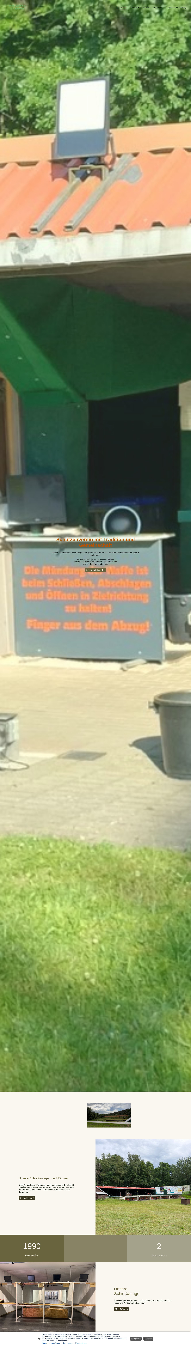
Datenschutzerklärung (51, 1343)
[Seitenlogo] (17, 12)
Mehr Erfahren (121, 1309)
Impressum (67, 1343)
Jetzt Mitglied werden (95, 570)
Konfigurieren (80, 1343)
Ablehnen (148, 1339)
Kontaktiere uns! (27, 1198)
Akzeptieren (136, 1339)
